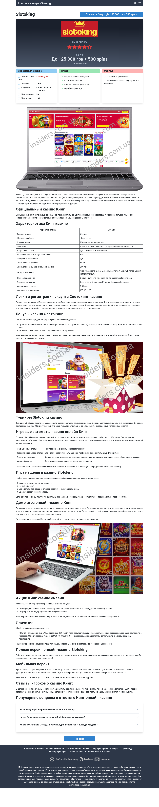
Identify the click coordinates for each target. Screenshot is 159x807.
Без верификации (57, 751)
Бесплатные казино (34, 748)
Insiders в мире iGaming (34, 3)
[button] (79, 709)
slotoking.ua (42, 76)
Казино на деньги (77, 751)
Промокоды (127, 748)
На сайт (79, 738)
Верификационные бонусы (106, 748)
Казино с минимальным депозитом (63, 748)
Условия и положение (79, 63)
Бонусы (86, 748)
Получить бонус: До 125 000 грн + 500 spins (111, 14)
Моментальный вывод (99, 751)
